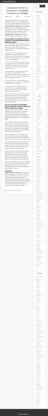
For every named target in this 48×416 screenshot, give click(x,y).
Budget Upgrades (38, 290)
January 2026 (39, 114)
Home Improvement (39, 329)
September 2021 (38, 237)
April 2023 (38, 190)
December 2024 (39, 145)
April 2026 (38, 107)
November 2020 (38, 259)
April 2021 (38, 248)
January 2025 (39, 143)
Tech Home (38, 394)
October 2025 (39, 122)
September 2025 (38, 125)
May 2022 (38, 217)
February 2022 (39, 223)
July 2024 (38, 159)
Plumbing (38, 365)
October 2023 (39, 180)
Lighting (38, 342)
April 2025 (38, 136)
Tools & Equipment (38, 397)
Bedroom (38, 287)
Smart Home (39, 382)
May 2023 (38, 188)
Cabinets (38, 293)
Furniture (38, 311)
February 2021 (39, 252)
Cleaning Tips (39, 295)
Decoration (38, 301)
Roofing (38, 376)
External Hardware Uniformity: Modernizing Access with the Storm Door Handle (39, 21)
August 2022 (39, 211)
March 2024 (38, 167)
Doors (37, 305)
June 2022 (38, 215)
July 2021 (38, 242)
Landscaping (39, 340)
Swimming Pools (38, 391)
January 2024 (39, 172)
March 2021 (38, 250)
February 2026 (39, 112)
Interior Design (39, 336)
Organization (39, 351)
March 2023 (38, 192)
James (18, 16)
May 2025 (38, 134)
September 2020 (38, 266)
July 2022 (38, 213)
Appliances (38, 278)
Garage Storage (38, 315)
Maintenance (39, 345)
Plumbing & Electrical (38, 368)
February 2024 (39, 169)
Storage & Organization (39, 385)
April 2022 (38, 219)
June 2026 (38, 103)
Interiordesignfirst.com (9, 1)
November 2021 (38, 230)
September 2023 (38, 183)
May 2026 (38, 105)
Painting (38, 359)
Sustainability (39, 388)
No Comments (27, 16)
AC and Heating (39, 276)
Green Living (38, 322)
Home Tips (38, 334)
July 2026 (38, 101)
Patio (37, 361)
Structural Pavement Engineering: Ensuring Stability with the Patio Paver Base (39, 69)
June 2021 (38, 244)
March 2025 (38, 138)
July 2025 (38, 130)
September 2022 (38, 208)
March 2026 (38, 109)
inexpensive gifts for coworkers (14, 190)
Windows (38, 400)
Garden (37, 318)
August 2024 (39, 157)
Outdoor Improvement (39, 354)
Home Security (39, 332)
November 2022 (38, 202)
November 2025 (38, 119)
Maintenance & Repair (39, 348)
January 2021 (39, 254)
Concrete (38, 297)
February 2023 (39, 194)
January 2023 (39, 196)
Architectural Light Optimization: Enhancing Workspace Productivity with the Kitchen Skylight (39, 52)
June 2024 (38, 161)
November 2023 (38, 177)
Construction (39, 299)
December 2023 (39, 174)
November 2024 (38, 148)
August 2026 (39, 99)
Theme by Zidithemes (23, 414)
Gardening (38, 320)
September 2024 (38, 154)
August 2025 (39, 128)
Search (42, 6)
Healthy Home (39, 326)
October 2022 (39, 205)
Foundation (38, 309)
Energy (37, 307)
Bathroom (38, 285)
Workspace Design (38, 403)
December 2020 (39, 256)
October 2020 (39, 262)
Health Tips (38, 324)
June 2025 (38, 132)
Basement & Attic (38, 282)
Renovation (38, 373)
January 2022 (39, 225)
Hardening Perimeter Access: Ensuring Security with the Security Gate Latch (39, 36)
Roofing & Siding (38, 379)
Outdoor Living (39, 357)
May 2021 (38, 246)
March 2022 (38, 221)
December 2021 (39, 227)
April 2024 (38, 165)
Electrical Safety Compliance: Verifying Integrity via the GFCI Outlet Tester (39, 83)
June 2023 (38, 186)
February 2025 (39, 141)
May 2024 (38, 163)
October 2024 (39, 151)
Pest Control (39, 363)
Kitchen (37, 338)
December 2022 (39, 198)
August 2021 (39, 240)
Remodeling (38, 371)
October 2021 (39, 234)
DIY (37, 303)
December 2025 (39, 116)
